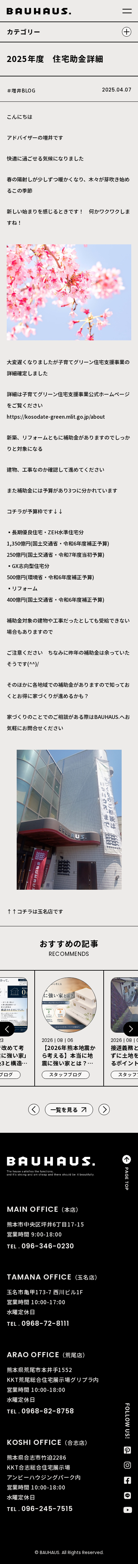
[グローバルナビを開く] (127, 11)
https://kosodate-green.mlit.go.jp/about (56, 416)
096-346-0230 (48, 1246)
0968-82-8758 (48, 1411)
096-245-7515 (47, 1508)
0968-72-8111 (45, 1323)
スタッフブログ (65, 1074)
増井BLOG (23, 90)
